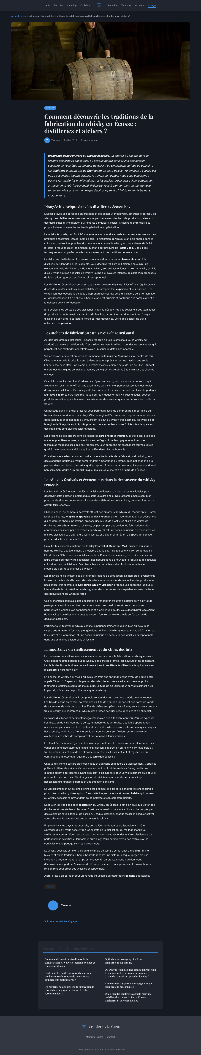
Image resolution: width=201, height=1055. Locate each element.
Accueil (15, 16)
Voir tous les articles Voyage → (62, 921)
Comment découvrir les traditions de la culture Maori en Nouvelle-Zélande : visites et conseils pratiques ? (70, 962)
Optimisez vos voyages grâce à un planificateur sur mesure (123, 961)
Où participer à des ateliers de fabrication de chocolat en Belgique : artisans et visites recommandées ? (69, 990)
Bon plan (58, 5)
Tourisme (126, 5)
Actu (47, 5)
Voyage (152, 5)
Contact (111, 1037)
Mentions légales (94, 1037)
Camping (72, 5)
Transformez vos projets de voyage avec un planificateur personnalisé (128, 985)
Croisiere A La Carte (104, 1026)
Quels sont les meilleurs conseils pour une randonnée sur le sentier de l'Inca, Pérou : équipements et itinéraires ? (68, 976)
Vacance (139, 5)
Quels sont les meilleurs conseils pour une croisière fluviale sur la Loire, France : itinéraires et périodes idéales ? (128, 997)
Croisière (85, 5)
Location (112, 5)
